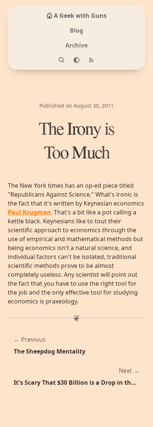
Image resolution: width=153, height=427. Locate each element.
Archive (76, 45)
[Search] (61, 60)
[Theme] (76, 60)
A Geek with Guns (80, 16)
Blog (76, 30)
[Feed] (91, 60)
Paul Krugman (29, 212)
